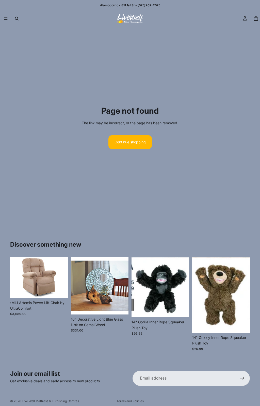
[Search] (16, 18)
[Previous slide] (15, 277)
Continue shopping (130, 142)
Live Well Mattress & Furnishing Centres (50, 401)
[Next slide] (62, 277)
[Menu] (6, 18)
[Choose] (59, 290)
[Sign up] (242, 378)
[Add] (120, 306)
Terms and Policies (130, 401)
